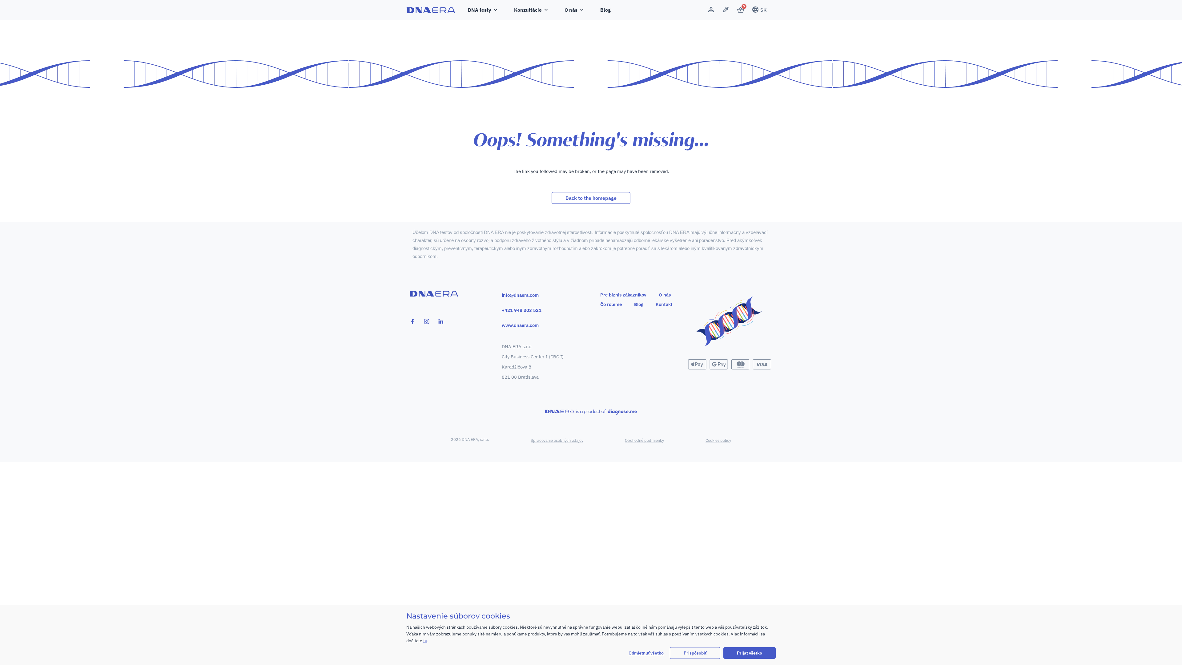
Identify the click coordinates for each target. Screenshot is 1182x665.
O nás (665, 295)
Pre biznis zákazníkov (623, 295)
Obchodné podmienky (644, 440)
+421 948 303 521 (521, 310)
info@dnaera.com (520, 295)
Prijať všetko (749, 653)
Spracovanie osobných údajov (557, 440)
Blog (605, 10)
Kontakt (664, 304)
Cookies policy (718, 440)
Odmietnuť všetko (646, 653)
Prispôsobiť (695, 653)
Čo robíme (611, 304)
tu (425, 640)
